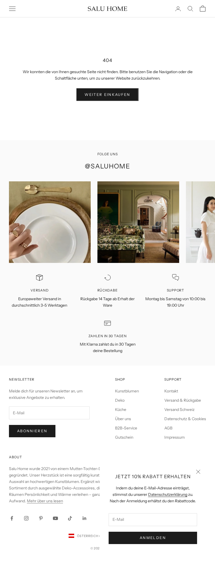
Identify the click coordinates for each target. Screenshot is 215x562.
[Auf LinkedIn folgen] (84, 518)
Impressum (174, 437)
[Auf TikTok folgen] (70, 518)
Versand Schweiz (179, 409)
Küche (120, 409)
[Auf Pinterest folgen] (41, 518)
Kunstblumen (127, 391)
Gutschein (124, 437)
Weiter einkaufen (107, 94)
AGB (168, 428)
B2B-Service (126, 428)
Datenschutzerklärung (167, 494)
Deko (120, 400)
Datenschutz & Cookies (185, 418)
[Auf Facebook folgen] (12, 518)
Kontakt (171, 391)
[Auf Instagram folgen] (26, 518)
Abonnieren (32, 431)
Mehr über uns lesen (45, 500)
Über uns (123, 418)
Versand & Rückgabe (182, 400)
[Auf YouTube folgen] (55, 518)
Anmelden (153, 537)
